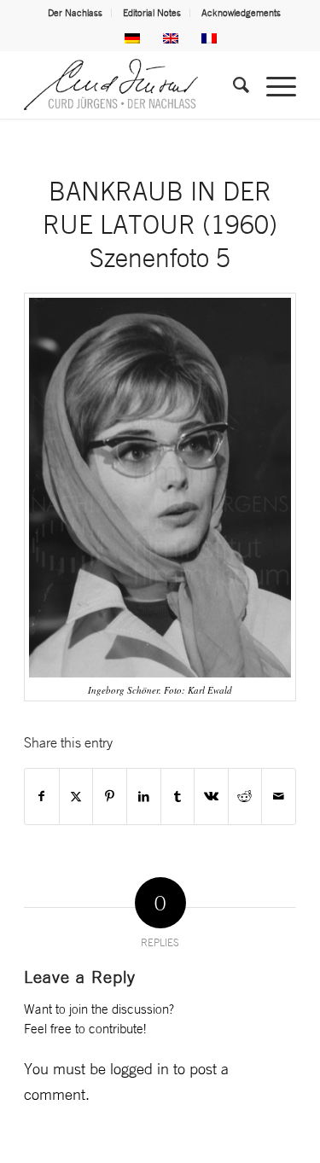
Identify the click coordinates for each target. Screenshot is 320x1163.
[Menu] (272, 84)
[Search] (232, 84)
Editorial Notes (152, 13)
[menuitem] (75, 13)
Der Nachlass (75, 13)
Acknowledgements (241, 13)
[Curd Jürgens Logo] (132, 84)
